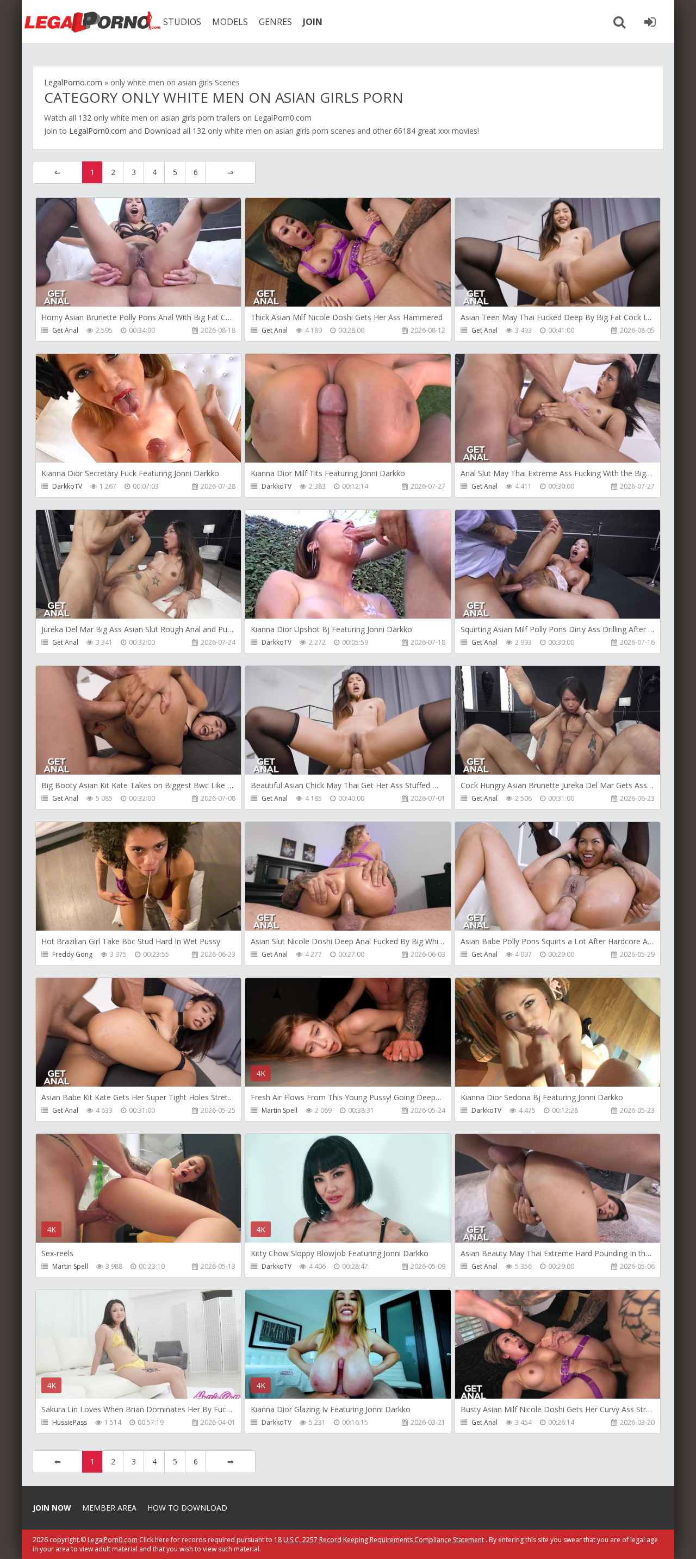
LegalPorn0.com (98, 131)
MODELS (230, 22)
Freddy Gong (72, 954)
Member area (109, 1507)
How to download (187, 1507)
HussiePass (69, 1422)
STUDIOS (182, 22)
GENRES (275, 22)
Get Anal (65, 330)
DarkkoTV (67, 486)
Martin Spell (279, 1110)
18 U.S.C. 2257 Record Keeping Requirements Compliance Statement (379, 1539)
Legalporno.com (92, 21)
